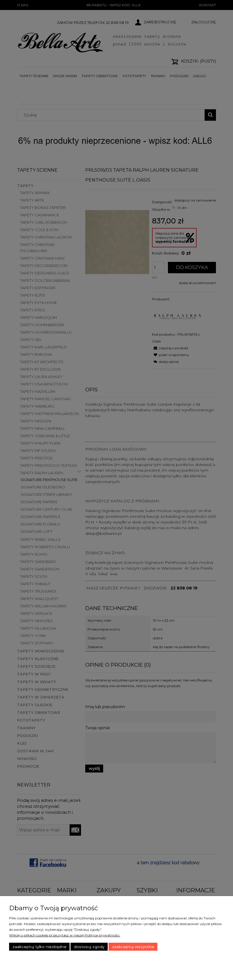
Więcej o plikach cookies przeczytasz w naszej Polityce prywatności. (64, 935)
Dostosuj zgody (89, 946)
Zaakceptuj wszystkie (133, 946)
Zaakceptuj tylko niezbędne (39, 946)
